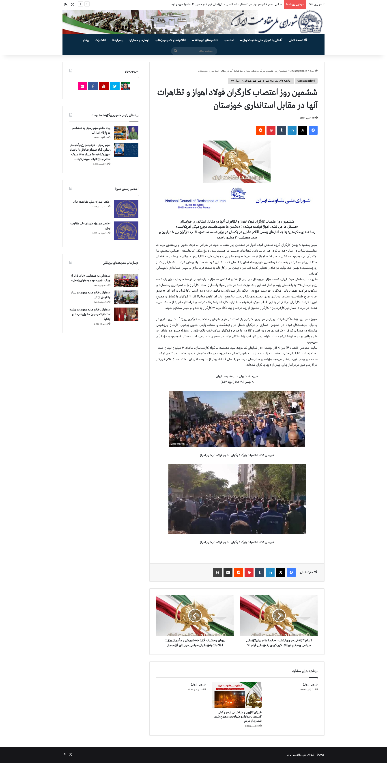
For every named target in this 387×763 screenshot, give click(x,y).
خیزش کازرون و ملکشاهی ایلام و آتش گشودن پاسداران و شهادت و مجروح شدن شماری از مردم (238, 717)
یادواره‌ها (117, 40)
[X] (302, 130)
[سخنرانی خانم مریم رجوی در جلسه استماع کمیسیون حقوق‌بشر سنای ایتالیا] (126, 314)
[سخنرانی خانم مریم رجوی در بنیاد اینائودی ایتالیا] (126, 297)
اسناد (230, 40)
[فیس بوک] (313, 130)
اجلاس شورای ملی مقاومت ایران (91, 202)
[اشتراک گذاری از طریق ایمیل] (228, 572)
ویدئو (86, 40)
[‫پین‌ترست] (271, 130)
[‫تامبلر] (281, 130)
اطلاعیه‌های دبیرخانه (206, 40)
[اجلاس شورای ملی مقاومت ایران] (126, 209)
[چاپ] (217, 572)
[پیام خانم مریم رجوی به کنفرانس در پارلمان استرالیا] (126, 133)
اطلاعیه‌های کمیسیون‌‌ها (172, 40)
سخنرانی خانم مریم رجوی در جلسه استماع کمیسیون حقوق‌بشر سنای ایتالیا (89, 314)
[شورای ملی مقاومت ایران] (193, 22)
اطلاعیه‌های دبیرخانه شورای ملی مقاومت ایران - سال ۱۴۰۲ (260, 81)
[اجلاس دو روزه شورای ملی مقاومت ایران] (126, 230)
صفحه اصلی (296, 40)
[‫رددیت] (260, 130)
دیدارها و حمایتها (139, 40)
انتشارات (101, 40)
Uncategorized (298, 71)
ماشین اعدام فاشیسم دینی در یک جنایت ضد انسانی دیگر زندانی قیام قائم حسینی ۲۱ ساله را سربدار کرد (226, 4)
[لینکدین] (292, 130)
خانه (312, 71)
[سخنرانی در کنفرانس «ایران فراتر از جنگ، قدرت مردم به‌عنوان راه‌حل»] (126, 280)
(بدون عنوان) (310, 684)
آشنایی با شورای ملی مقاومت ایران (262, 40)
